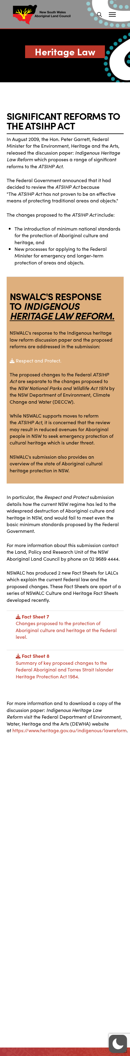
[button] (99, 14)
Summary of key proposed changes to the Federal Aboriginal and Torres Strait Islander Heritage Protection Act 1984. (64, 666)
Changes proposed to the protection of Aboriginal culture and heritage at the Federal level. (66, 626)
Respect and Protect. (38, 360)
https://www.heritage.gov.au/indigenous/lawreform (69, 730)
